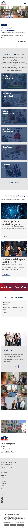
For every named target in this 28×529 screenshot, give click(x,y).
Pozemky (4, 481)
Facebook (6, 498)
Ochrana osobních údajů (6, 467)
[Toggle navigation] (25, 3)
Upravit (7, 525)
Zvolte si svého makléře (11, 367)
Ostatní (3, 485)
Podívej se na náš (13, 196)
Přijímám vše (20, 525)
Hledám (2, 489)
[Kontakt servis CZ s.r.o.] (8, 3)
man (8, 473)
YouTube (6, 502)
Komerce (4, 483)
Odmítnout (13, 525)
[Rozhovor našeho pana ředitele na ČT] (14, 249)
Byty (3, 477)
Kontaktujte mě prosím (14, 183)
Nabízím (3, 491)
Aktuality (3, 493)
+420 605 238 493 (18, 287)
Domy (3, 479)
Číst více (6, 236)
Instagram (6, 500)
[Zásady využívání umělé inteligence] (14, 211)
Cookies (3, 470)
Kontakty (3, 495)
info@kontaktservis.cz (7, 453)
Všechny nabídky (22, 42)
